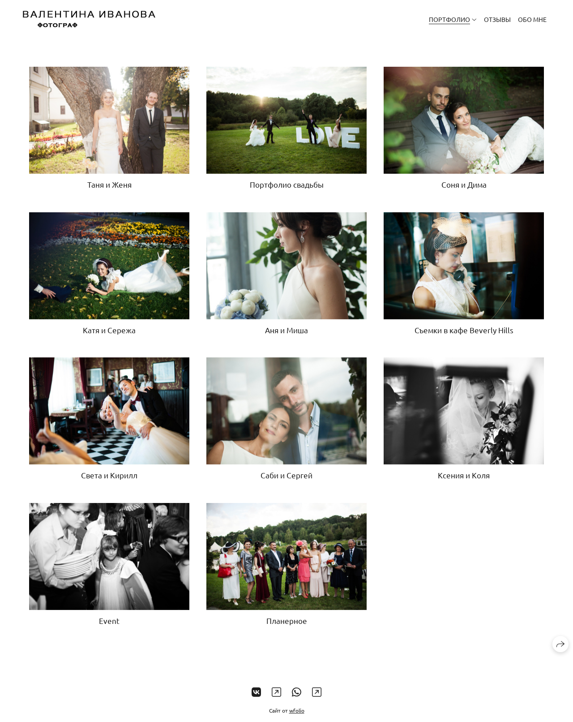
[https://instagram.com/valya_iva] (276, 691)
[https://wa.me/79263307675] (296, 691)
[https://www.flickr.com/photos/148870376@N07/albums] (316, 691)
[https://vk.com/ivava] (256, 691)
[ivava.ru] (89, 19)
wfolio (296, 710)
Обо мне (532, 19)
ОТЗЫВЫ (497, 19)
